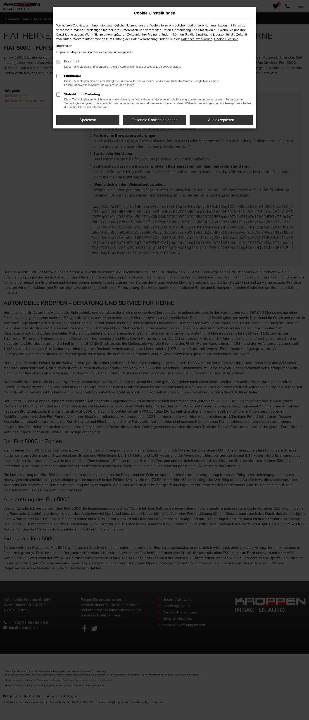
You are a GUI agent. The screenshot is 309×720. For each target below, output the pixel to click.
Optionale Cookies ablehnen (155, 120)
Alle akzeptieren (221, 120)
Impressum (64, 46)
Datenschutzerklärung (196, 39)
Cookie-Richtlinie (226, 39)
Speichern (88, 120)
